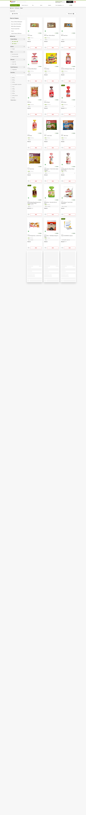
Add (36, 47)
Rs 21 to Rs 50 (15, 54)
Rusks (12, 31)
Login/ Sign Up (69, 2)
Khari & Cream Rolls (15, 28)
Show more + (13, 100)
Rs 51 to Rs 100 (15, 56)
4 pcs (13, 86)
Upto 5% (14, 62)
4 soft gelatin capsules (16, 84)
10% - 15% (14, 64)
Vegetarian (14, 69)
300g (13, 88)
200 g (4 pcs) (15, 95)
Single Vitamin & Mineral (16, 33)
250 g (13, 93)
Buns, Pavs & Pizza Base (16, 24)
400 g (13, 82)
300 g (13, 91)
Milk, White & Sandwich (16, 26)
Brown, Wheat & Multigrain (16, 21)
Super (13, 49)
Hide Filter (16, 13)
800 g (13, 77)
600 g (13, 80)
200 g (13, 97)
